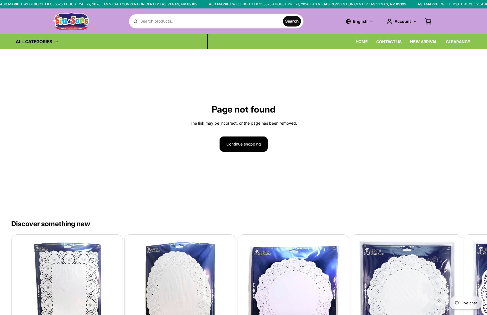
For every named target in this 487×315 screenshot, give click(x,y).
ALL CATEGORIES (34, 41)
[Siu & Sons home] (71, 21)
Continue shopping (243, 144)
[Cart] (428, 21)
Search (292, 21)
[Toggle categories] (57, 41)
